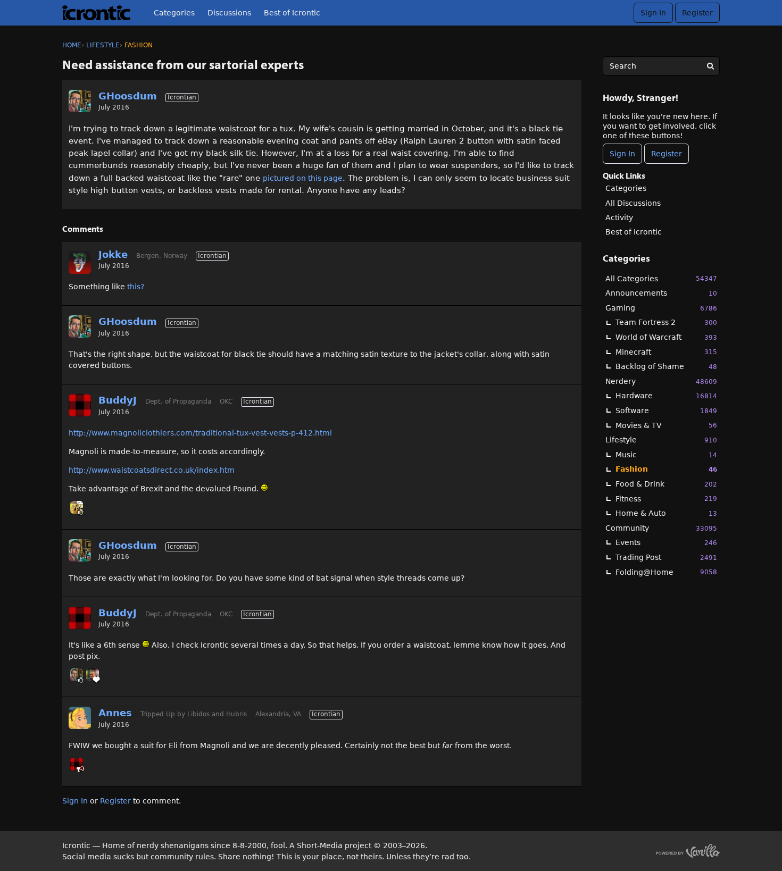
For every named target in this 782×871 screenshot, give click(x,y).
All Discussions (633, 203)
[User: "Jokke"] (80, 263)
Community (661, 528)
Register (697, 13)
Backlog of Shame (666, 366)
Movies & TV (666, 425)
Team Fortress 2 (666, 322)
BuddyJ (117, 400)
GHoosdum (127, 96)
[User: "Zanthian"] (76, 507)
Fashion (666, 469)
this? (135, 286)
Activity (619, 217)
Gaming (661, 308)
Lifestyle (661, 440)
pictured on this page (303, 178)
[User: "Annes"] (80, 718)
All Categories (661, 278)
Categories (174, 13)
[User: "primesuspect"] (92, 674)
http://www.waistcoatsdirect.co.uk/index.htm (152, 470)
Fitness (666, 499)
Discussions (229, 13)
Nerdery (661, 381)
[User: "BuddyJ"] (80, 405)
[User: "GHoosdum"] (80, 101)
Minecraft (666, 352)
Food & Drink (666, 484)
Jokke (113, 254)
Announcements (661, 293)
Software (666, 410)
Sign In (653, 13)
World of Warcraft (666, 337)
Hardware (666, 395)
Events (666, 542)
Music (666, 454)
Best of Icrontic (292, 13)
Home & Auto (666, 513)
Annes (115, 712)
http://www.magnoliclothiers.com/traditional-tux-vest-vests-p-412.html (200, 433)
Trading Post (666, 557)
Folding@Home (666, 572)
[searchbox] (661, 66)
